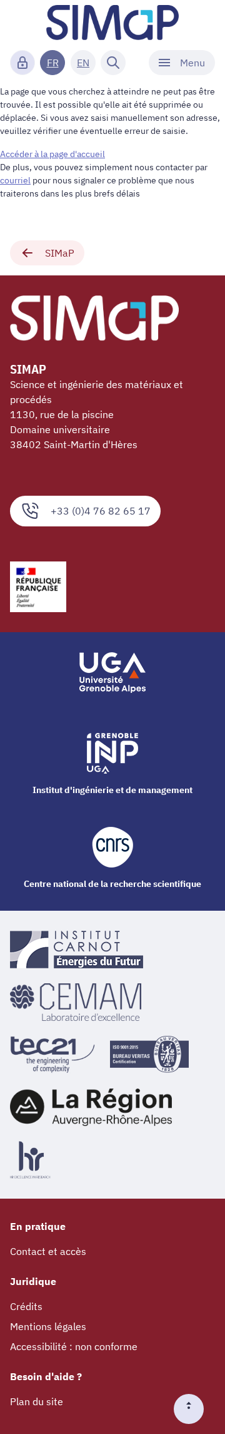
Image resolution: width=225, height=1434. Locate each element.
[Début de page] (194, 1409)
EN (83, 62)
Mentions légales (48, 1326)
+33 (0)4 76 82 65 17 (101, 510)
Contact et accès (48, 1251)
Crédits (26, 1306)
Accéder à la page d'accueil (52, 154)
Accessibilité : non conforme (74, 1346)
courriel (15, 180)
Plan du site (36, 1401)
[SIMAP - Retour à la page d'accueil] (112, 22)
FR (53, 62)
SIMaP (59, 253)
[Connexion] (22, 62)
